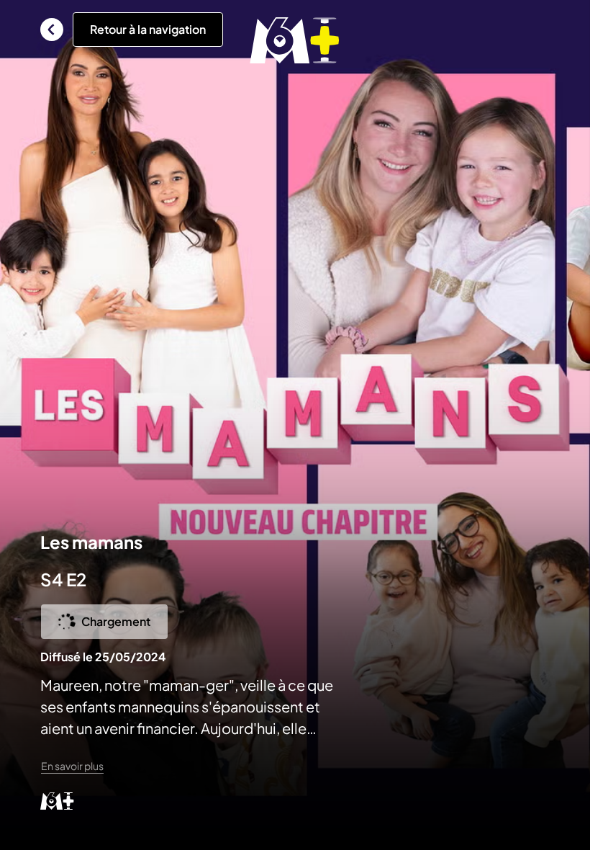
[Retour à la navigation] (51, 29)
